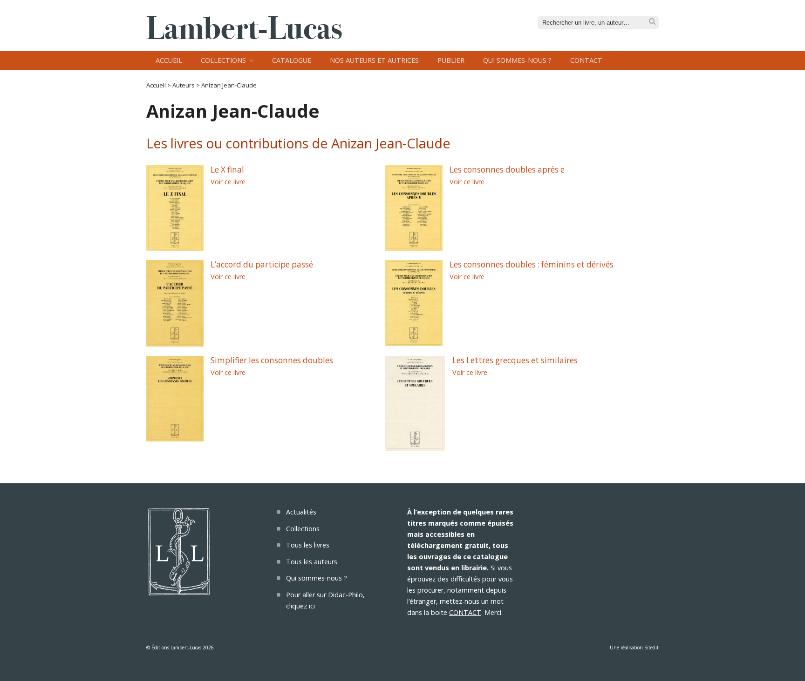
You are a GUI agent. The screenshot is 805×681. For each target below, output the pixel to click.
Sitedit (651, 647)
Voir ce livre (228, 181)
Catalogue (291, 60)
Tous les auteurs (311, 561)
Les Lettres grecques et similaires (515, 360)
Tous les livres (307, 545)
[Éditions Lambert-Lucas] (244, 36)
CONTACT (465, 612)
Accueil (169, 60)
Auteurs (183, 85)
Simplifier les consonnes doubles (272, 360)
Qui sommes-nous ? (517, 60)
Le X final (227, 169)
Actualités (301, 511)
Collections (223, 60)
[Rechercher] (652, 21)
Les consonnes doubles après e (507, 169)
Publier (450, 60)
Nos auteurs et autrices (374, 60)
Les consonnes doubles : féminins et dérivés (532, 264)
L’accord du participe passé (262, 264)
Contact (586, 60)
